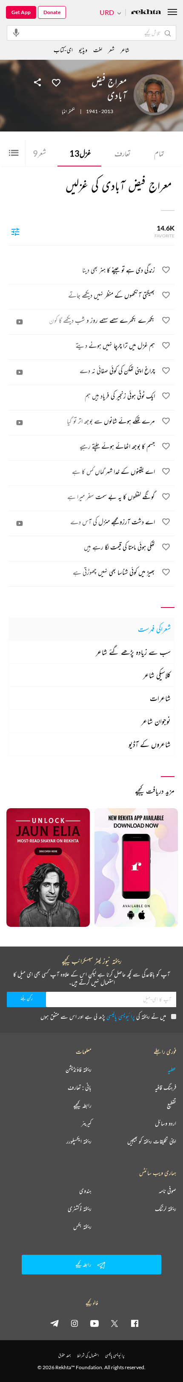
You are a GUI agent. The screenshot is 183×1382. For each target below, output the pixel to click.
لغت (97, 50)
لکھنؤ (72, 111)
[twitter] (114, 1323)
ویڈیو (83, 50)
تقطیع (171, 1105)
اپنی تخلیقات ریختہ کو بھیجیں (151, 1141)
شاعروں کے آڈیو (150, 744)
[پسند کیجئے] (56, 82)
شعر (39, 153)
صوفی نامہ (167, 1190)
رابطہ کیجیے (82, 1105)
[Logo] (146, 13)
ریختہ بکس (82, 1226)
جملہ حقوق (64, 1355)
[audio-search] (16, 32)
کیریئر (86, 1123)
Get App (21, 12)
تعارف (122, 153)
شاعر (124, 50)
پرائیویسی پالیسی (120, 1016)
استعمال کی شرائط (88, 1355)
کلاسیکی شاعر (157, 675)
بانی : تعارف (80, 1087)
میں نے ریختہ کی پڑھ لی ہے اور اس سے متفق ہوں (103, 1016)
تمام (159, 153)
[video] (19, 322)
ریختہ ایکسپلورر (79, 1141)
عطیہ (172, 1069)
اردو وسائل (165, 1123)
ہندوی (85, 1190)
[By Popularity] (15, 231)
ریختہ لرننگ (165, 1208)
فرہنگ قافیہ (165, 1087)
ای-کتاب (63, 50)
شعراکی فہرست (154, 629)
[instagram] (74, 1323)
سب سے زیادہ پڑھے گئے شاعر (133, 652)
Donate (51, 12)
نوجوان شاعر (156, 721)
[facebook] (134, 1323)
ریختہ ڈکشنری (80, 1208)
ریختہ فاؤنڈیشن (79, 1069)
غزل (80, 153)
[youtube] (94, 1323)
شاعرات (160, 698)
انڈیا (64, 111)
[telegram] (54, 1323)
